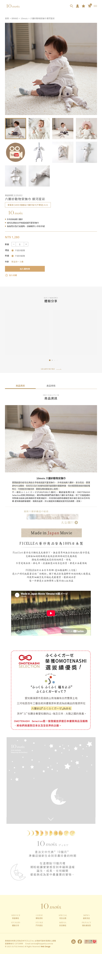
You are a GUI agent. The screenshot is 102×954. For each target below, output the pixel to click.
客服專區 (15, 916)
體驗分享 (15, 924)
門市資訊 (39, 924)
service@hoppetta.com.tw (42, 943)
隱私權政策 (86, 924)
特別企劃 (63, 916)
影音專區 (62, 924)
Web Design (45, 946)
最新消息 (86, 916)
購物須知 (39, 916)
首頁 (7, 18)
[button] (50, 360)
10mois (24, 18)
